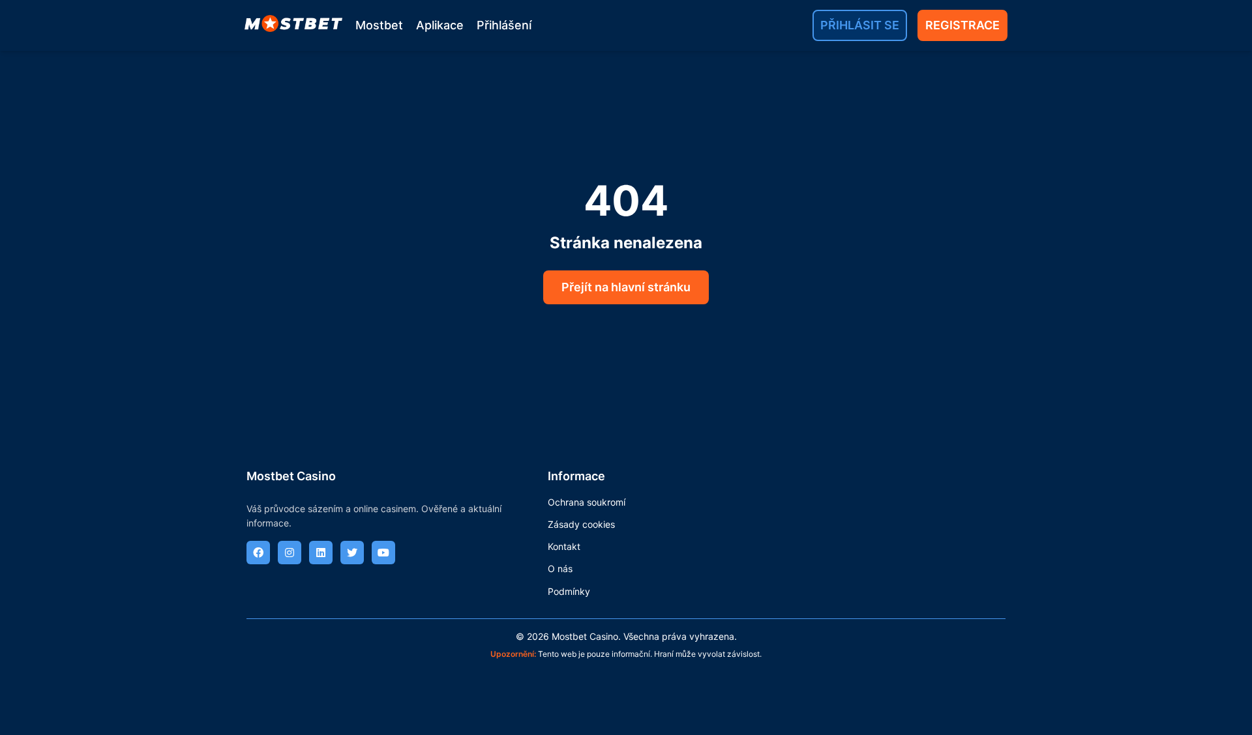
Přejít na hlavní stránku (626, 287)
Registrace (962, 25)
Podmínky (569, 591)
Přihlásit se (859, 25)
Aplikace (440, 25)
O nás (560, 568)
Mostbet (379, 25)
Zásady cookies (581, 524)
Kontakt (564, 546)
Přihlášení (504, 25)
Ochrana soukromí (586, 502)
